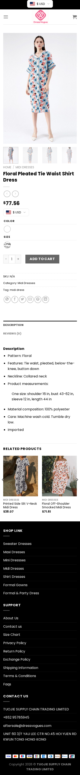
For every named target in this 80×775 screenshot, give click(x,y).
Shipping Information (20, 667)
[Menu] (5, 17)
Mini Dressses (14, 560)
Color (9, 221)
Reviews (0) (12, 333)
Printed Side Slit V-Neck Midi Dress (20, 505)
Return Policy (14, 651)
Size (7, 236)
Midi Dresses (25, 167)
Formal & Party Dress (21, 593)
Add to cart (42, 258)
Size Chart (11, 634)
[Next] (70, 88)
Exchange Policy (16, 659)
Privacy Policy (14, 642)
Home (7, 167)
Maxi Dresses (14, 552)
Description (13, 325)
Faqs (7, 684)
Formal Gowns (15, 585)
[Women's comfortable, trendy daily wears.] (40, 16)
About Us (10, 618)
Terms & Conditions (19, 675)
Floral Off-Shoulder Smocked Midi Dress (56, 505)
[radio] (7, 229)
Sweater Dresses (17, 543)
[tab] (40, 325)
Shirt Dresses (14, 576)
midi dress (17, 290)
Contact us (12, 626)
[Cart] (75, 17)
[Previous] (10, 88)
